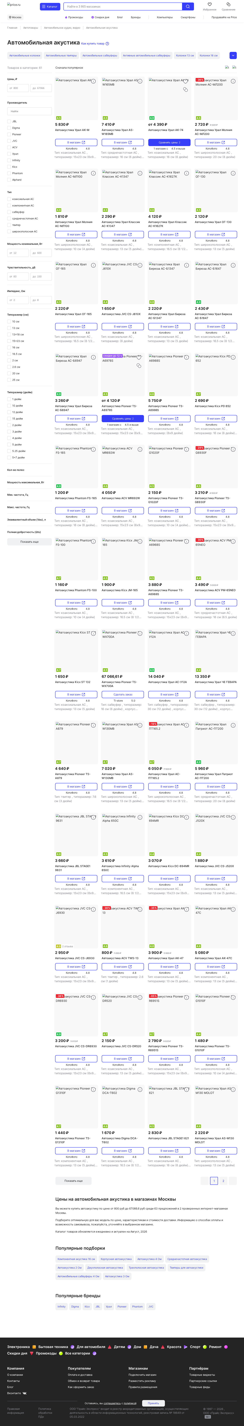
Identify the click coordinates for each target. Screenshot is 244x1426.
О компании (15, 1374)
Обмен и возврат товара (84, 1381)
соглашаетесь (112, 1403)
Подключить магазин (142, 1374)
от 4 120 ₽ (111, 400)
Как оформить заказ (81, 1387)
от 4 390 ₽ (157, 124)
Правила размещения (143, 1387)
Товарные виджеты (202, 1374)
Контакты (13, 1381)
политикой (130, 1403)
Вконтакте (14, 1393)
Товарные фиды (199, 1387)
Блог (10, 1387)
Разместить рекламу (142, 1381)
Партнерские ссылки (203, 1381)
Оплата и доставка (80, 1374)
